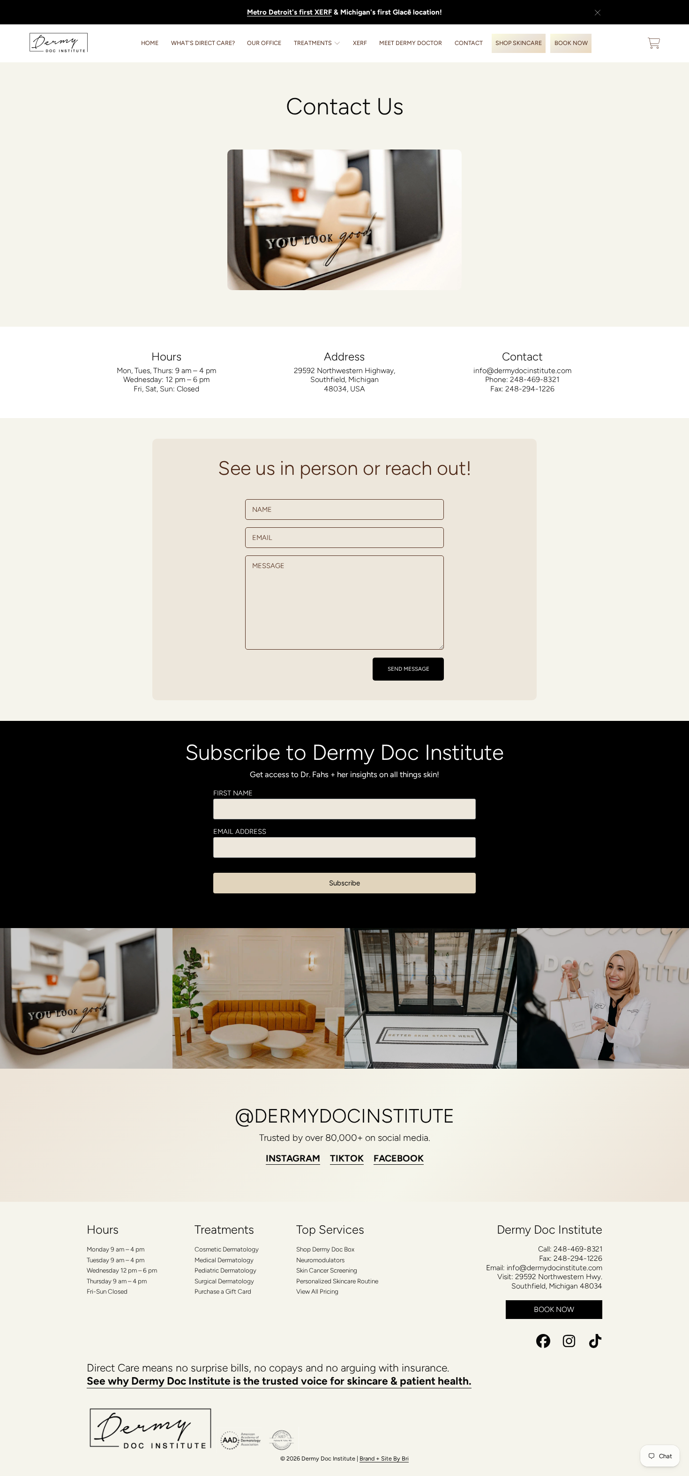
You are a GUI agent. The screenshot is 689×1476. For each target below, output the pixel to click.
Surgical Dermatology (224, 1281)
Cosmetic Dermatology (227, 1249)
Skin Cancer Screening (326, 1270)
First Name (233, 793)
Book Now (554, 1309)
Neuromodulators (320, 1260)
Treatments (313, 42)
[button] (654, 43)
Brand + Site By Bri (384, 1458)
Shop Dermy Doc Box (325, 1249)
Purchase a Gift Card (223, 1291)
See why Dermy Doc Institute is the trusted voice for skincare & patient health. (279, 1380)
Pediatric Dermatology (225, 1270)
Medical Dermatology (224, 1260)
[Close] (597, 12)
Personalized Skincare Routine (337, 1281)
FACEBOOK (399, 1158)
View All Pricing (317, 1291)
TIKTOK (347, 1158)
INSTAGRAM (293, 1158)
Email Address (239, 831)
